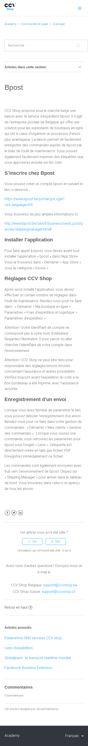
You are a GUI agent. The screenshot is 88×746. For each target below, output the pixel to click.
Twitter (14, 513)
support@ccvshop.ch (58, 592)
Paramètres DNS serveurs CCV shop (33, 638)
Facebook (7, 513)
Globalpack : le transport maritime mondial (38, 658)
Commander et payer (34, 24)
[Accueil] (10, 9)
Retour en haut (16, 607)
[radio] (32, 541)
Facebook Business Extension (28, 668)
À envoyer (59, 24)
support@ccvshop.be (60, 585)
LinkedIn (20, 513)
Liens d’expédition (19, 648)
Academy (10, 24)
